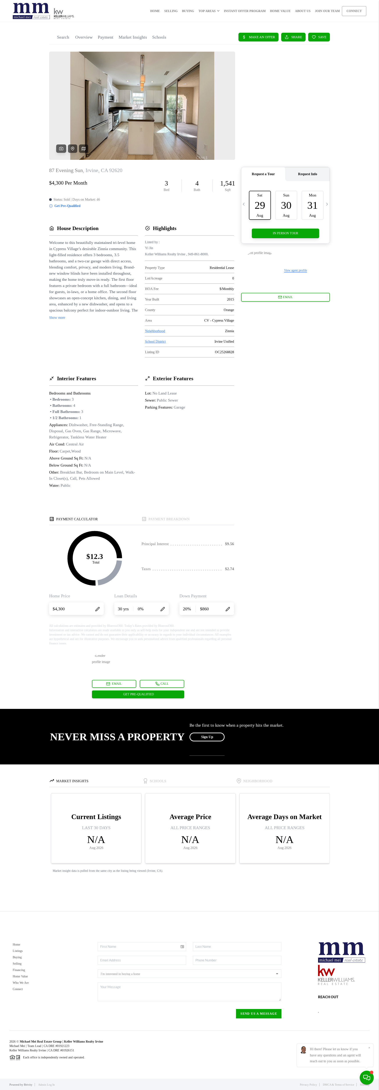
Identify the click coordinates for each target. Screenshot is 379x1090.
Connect (18, 989)
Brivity (28, 1084)
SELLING (171, 11)
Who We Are (21, 982)
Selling (17, 963)
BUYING (188, 11)
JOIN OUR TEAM (327, 11)
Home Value (20, 976)
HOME (155, 11)
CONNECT (354, 11)
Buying (17, 957)
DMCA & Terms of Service (338, 1084)
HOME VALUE (280, 11)
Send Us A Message (258, 1013)
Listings (18, 951)
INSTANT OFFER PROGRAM (245, 11)
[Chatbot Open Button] (367, 1078)
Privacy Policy (308, 1084)
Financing (19, 970)
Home (16, 944)
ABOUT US (303, 11)
